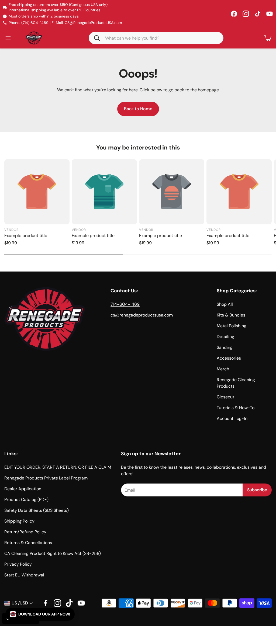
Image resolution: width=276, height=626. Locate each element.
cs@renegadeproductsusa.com (142, 315)
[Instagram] (246, 14)
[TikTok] (257, 14)
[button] (156, 38)
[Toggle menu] (8, 38)
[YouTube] (269, 14)
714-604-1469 (125, 304)
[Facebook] (234, 14)
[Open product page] (37, 191)
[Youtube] (81, 603)
